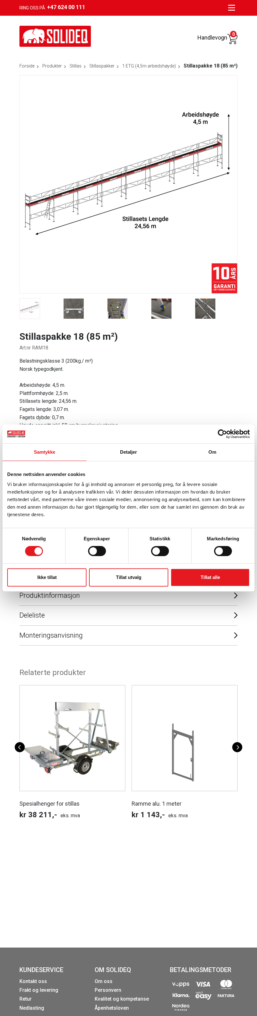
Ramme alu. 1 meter (156, 803)
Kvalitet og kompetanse (122, 999)
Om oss (104, 981)
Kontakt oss (33, 981)
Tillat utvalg (128, 577)
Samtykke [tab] (44, 452)
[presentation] (20, 747)
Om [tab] (212, 452)
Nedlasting (31, 1008)
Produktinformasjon (49, 595)
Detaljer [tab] (128, 452)
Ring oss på (52, 7)
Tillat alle (210, 577)
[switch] (97, 551)
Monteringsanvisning (51, 635)
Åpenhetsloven (112, 1008)
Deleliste (32, 615)
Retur (25, 999)
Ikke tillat (47, 577)
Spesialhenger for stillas (49, 803)
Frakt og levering (38, 990)
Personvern (108, 990)
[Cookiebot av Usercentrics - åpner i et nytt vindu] (222, 434)
